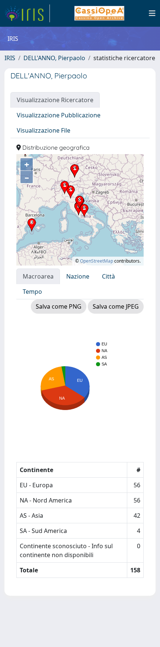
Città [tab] (108, 276)
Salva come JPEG (116, 306)
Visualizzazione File (43, 130)
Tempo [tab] (32, 291)
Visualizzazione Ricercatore (55, 100)
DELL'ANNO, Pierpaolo (54, 58)
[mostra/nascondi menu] (152, 13)
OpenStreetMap (96, 261)
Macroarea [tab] (38, 276)
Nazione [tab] (77, 276)
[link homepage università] (99, 13)
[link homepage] (27, 13)
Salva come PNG (58, 306)
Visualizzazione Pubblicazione (58, 115)
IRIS (9, 58)
